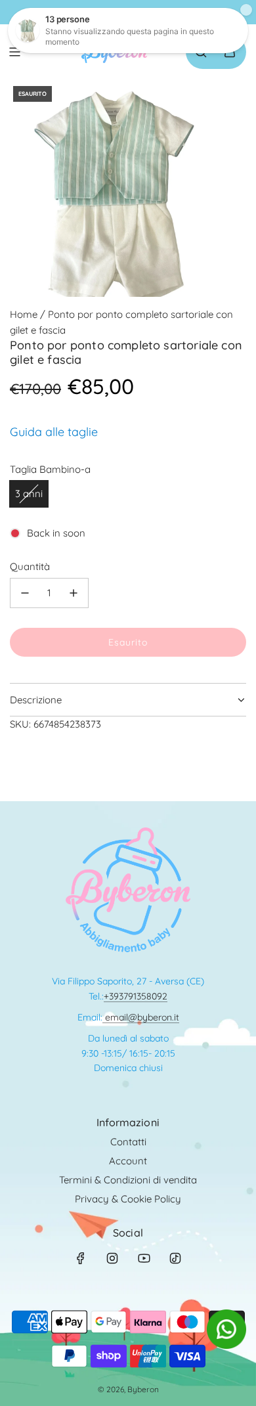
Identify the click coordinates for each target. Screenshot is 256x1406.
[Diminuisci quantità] (25, 593)
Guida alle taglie (54, 431)
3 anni (29, 493)
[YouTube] (143, 1258)
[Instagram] (112, 1258)
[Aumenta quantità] (73, 593)
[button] (226, 1345)
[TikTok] (175, 1258)
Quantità (30, 566)
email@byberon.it (140, 1017)
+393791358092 (135, 996)
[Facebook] (80, 1258)
